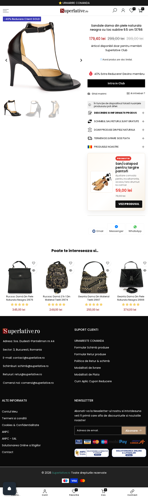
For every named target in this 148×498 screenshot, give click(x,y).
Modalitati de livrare (87, 368)
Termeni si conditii (14, 418)
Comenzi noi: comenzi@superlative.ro (28, 383)
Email (99, 231)
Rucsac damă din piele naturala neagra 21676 (19, 298)
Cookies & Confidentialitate (20, 425)
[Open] (9, 488)
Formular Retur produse (90, 354)
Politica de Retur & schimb (92, 361)
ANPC (5, 432)
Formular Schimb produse (91, 347)
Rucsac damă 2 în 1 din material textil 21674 (56, 298)
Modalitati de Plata (86, 374)
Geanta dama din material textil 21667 (93, 298)
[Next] (79, 60)
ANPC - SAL (9, 439)
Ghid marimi (98, 93)
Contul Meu (10, 411)
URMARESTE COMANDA (89, 341)
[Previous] (8, 60)
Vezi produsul (129, 204)
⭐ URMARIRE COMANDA (74, 3)
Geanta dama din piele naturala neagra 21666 (130, 298)
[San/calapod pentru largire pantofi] (101, 182)
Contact (7, 452)
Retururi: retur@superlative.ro (22, 374)
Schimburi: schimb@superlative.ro (26, 366)
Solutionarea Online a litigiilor (21, 445)
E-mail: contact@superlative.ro (24, 358)
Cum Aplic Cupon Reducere (93, 381)
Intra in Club (116, 83)
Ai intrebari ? (137, 93)
